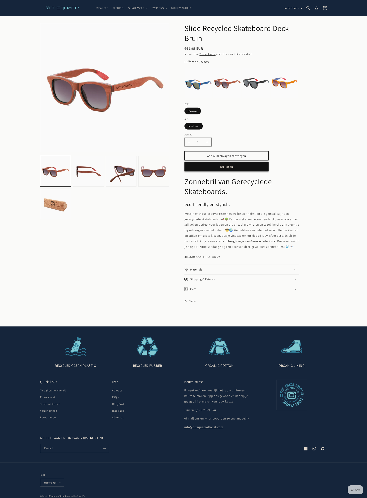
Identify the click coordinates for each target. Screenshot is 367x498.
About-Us (118, 417)
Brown (192, 111)
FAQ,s (115, 397)
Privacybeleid (48, 397)
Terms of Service (50, 404)
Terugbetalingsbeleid (53, 390)
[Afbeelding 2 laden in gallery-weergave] (88, 171)
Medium (193, 126)
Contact (117, 390)
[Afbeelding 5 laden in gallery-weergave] (55, 204)
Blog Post (118, 404)
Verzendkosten (208, 54)
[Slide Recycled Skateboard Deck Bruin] (227, 83)
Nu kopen (226, 166)
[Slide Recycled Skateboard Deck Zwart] (256, 83)
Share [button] (192, 301)
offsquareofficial (56, 496)
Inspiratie (118, 410)
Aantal (188, 134)
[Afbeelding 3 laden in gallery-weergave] (121, 171)
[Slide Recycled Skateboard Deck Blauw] (198, 83)
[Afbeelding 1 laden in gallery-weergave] (55, 171)
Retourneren (48, 417)
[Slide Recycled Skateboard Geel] (284, 83)
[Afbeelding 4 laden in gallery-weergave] (153, 171)
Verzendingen (48, 410)
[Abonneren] (104, 448)
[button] (137, 8)
